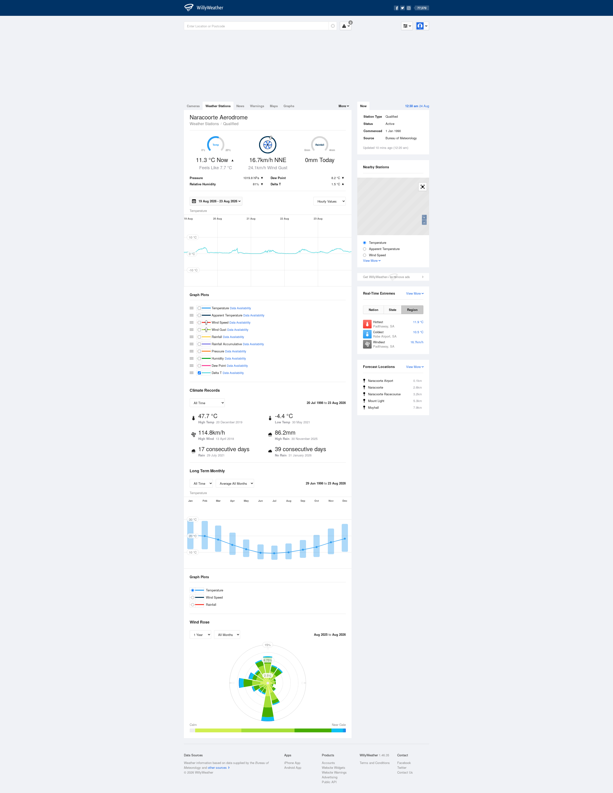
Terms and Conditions (375, 762)
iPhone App (292, 762)
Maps (274, 106)
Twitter (401, 767)
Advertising (329, 777)
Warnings (257, 106)
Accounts (328, 762)
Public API (329, 782)
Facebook (404, 762)
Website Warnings (334, 772)
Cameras (193, 106)
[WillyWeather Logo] (206, 8)
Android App (292, 767)
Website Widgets (333, 767)
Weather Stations (218, 106)
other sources (217, 767)
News (240, 106)
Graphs (289, 106)
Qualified (230, 123)
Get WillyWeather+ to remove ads (386, 276)
